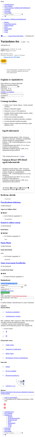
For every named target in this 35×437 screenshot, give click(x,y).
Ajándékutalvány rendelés (13, 316)
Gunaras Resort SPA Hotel (16, 36)
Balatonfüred (8, 29)
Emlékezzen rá (5, 289)
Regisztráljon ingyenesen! (19, 296)
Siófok (6, 30)
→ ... (4, 36)
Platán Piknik (6, 243)
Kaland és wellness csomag (10, 222)
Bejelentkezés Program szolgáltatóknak (17, 358)
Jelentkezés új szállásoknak (13, 349)
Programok (7, 9)
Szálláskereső (26, 8)
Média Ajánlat (10, 353)
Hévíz (6, 27)
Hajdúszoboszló (8, 25)
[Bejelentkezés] (5, 16)
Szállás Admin (10, 345)
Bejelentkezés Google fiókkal (9, 283)
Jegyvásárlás (7, 12)
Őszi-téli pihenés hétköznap (11, 202)
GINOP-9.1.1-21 (10, 386)
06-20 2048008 (11, 371)
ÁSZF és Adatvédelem (10, 397)
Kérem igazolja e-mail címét (9, 297)
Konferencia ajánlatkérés (13, 312)
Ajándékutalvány (9, 4)
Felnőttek (7, 92)
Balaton (6, 22)
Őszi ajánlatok (8, 6)
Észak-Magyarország (10, 24)
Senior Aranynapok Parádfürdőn (13, 263)
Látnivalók (7, 11)
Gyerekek (3, 95)
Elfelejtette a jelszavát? (7, 291)
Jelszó (2, 287)
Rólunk (8, 366)
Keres (2, 97)
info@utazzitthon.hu (13, 375)
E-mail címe (4, 285)
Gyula (6, 32)
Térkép (22, 156)
